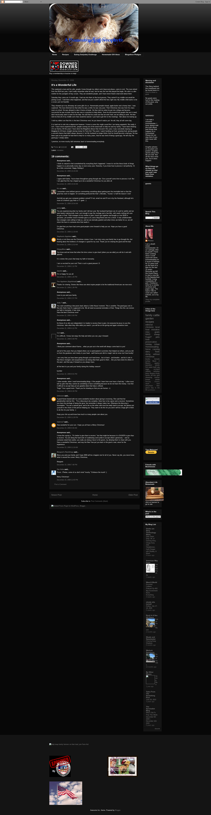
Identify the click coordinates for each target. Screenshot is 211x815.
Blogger (117, 810)
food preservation (151, 340)
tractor (157, 377)
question (148, 365)
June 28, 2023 (151, 699)
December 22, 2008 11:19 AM (67, 232)
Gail (58, 333)
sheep (157, 334)
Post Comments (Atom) (99, 501)
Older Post (133, 495)
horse (148, 349)
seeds (157, 365)
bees (147, 373)
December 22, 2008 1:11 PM (67, 266)
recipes (149, 321)
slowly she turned (150, 603)
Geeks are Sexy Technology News (151, 531)
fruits (158, 373)
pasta (157, 379)
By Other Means (149, 673)
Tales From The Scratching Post (150, 695)
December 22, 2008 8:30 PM (67, 391)
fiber (158, 386)
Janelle (59, 271)
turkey (147, 361)
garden (149, 318)
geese (147, 388)
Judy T (59, 303)
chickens (149, 327)
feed (158, 384)
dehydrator (149, 386)
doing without (152, 354)
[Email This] (76, 147)
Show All (157, 728)
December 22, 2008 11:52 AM (67, 244)
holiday (148, 344)
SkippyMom (61, 249)
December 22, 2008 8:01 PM (67, 374)
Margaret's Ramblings (65, 452)
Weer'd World (151, 582)
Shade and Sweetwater (151, 638)
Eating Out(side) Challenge (85, 54)
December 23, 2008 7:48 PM (67, 465)
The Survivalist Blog (150, 709)
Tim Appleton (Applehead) (67, 281)
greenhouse (151, 390)
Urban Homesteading (152, 345)
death (147, 384)
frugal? (148, 337)
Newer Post (56, 495)
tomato (157, 359)
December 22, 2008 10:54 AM (67, 203)
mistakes (60, 150)
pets (158, 337)
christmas (149, 356)
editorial (149, 325)
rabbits (148, 371)
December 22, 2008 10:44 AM (67, 184)
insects (157, 381)
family (148, 315)
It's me (59, 188)
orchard (157, 369)
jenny (59, 208)
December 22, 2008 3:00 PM (67, 315)
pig (158, 367)
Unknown (60, 396)
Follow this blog (152, 402)
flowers (152, 373)
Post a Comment (60, 484)
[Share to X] (81, 147)
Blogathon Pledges (133, 54)
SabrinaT (60, 422)
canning (156, 349)
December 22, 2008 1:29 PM (67, 277)
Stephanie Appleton (64, 236)
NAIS (147, 334)
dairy (147, 351)
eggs (147, 369)
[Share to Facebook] (83, 147)
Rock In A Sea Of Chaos (151, 616)
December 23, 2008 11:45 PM (67, 480)
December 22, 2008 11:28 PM (67, 417)
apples (157, 363)
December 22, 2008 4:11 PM (67, 328)
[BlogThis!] (79, 147)
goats (157, 332)
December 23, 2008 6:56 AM (67, 428)
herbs (147, 375)
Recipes (65, 54)
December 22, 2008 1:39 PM (67, 287)
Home (54, 54)
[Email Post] (72, 147)
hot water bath (151, 367)
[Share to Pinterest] (86, 147)
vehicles (156, 371)
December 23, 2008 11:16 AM (67, 447)
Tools (157, 351)
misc (147, 332)
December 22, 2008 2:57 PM (67, 298)
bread (147, 379)
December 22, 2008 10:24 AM (67, 171)
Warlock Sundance (150, 651)
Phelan (151, 241)
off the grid (155, 375)
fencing (148, 381)
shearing (148, 377)
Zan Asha (60, 469)
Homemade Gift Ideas (111, 54)
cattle (156, 315)
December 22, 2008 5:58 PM (67, 339)
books (147, 359)
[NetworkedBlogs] (152, 401)
